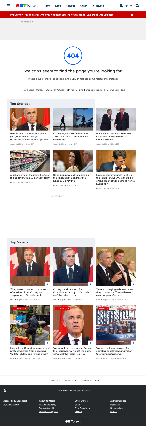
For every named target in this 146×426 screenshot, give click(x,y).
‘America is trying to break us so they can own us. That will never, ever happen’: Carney (114, 292)
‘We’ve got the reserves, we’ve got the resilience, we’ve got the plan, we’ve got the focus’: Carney (72, 351)
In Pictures (98, 5)
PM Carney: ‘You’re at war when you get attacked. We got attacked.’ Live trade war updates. (29, 136)
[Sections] (8, 6)
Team (97, 380)
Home (47, 5)
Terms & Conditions (48, 408)
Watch (83, 5)
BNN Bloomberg (82, 408)
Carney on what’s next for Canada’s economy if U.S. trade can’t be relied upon (71, 292)
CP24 (77, 404)
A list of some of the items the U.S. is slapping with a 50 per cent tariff (30, 176)
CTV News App (53, 380)
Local (58, 5)
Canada (70, 5)
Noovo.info (115, 404)
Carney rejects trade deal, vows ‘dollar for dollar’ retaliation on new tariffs (71, 136)
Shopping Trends (94, 90)
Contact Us (68, 380)
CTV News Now (111, 90)
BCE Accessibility (11, 404)
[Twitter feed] (5, 390)
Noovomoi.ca (116, 408)
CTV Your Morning (74, 90)
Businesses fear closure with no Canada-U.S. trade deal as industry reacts (114, 136)
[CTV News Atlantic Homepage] (26, 5)
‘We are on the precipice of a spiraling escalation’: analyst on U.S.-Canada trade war (114, 351)
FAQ (77, 380)
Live (123, 90)
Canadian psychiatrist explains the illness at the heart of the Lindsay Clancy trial (71, 178)
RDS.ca (113, 411)
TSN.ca (78, 411)
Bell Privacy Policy (47, 404)
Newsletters (87, 380)
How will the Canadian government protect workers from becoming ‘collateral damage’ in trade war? (30, 351)
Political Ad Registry (48, 411)
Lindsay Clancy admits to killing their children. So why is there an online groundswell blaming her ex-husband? (116, 179)
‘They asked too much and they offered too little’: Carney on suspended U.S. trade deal (28, 292)
